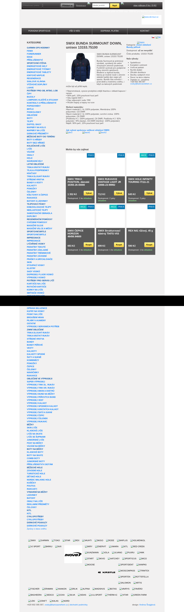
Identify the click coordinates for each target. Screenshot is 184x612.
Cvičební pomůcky (37, 222)
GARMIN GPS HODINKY (38, 48)
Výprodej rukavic (37, 421)
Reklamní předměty (38, 504)
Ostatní (31, 323)
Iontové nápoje (36, 75)
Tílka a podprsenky (38, 170)
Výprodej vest (35, 400)
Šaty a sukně (34, 357)
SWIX (70, 43)
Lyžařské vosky (36, 244)
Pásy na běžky (35, 443)
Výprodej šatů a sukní (39, 412)
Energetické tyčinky (39, 69)
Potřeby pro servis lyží (40, 280)
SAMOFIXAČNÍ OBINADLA (39, 213)
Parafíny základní (37, 250)
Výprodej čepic (35, 415)
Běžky (30, 424)
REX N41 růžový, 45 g (140, 230)
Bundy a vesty (35, 182)
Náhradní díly (35, 161)
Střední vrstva (35, 179)
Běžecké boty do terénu (41, 136)
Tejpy (30, 121)
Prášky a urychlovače (39, 259)
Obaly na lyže (35, 501)
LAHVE (30, 87)
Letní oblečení (35, 164)
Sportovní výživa (36, 63)
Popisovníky (34, 106)
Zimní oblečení (35, 329)
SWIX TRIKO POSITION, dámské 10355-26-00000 (78, 182)
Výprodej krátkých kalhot (43, 409)
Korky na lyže (35, 290)
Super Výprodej (36, 381)
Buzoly (31, 97)
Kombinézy (33, 360)
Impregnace (33, 238)
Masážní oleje (35, 225)
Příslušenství (35, 60)
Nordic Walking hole (39, 480)
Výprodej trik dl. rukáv (40, 385)
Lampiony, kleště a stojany (42, 100)
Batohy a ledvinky (37, 201)
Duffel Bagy (34, 124)
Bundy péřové (35, 345)
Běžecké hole (35, 467)
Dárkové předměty (37, 133)
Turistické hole (36, 473)
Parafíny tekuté (36, 247)
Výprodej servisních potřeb (43, 326)
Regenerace (34, 78)
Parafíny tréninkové (39, 253)
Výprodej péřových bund (41, 397)
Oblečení (32, 115)
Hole (29, 158)
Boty (29, 118)
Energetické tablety (39, 72)
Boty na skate (35, 455)
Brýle (30, 109)
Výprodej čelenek (37, 418)
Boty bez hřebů (36, 143)
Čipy (29, 93)
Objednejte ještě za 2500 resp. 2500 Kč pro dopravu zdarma (128, 11)
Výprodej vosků (36, 277)
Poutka (31, 486)
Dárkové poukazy (37, 522)
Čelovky (32, 507)
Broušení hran (35, 317)
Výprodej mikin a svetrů (40, 391)
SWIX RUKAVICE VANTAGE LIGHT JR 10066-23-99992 (109, 182)
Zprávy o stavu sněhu (37, 529)
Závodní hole (34, 470)
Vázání (30, 152)
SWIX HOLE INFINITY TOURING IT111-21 (140, 180)
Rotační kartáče (36, 287)
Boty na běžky (35, 449)
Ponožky (32, 188)
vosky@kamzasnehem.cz (141, 84)
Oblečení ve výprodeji (39, 378)
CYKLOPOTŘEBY (35, 516)
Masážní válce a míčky (39, 228)
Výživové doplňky (37, 84)
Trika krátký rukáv (38, 167)
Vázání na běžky (36, 446)
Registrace (81, 5)
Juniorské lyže (35, 440)
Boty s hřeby (34, 139)
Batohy (31, 498)
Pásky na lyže (35, 314)
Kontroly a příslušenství (41, 103)
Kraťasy (32, 173)
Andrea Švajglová (147, 605)
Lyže (29, 149)
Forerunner (34, 54)
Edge (29, 57)
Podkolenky (34, 112)
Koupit (89, 245)
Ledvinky (32, 495)
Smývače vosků (35, 293)
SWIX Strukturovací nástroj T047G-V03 (109, 232)
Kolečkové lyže (36, 146)
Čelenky (31, 192)
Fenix (30, 51)
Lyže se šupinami (36, 437)
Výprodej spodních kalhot (42, 406)
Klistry (31, 268)
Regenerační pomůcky (39, 219)
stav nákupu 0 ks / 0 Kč (144, 5)
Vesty (30, 348)
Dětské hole (34, 476)
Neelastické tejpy (37, 210)
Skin (29, 262)
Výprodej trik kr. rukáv (41, 388)
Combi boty (33, 458)
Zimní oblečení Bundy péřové (138, 46)
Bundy (30, 342)
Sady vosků (33, 271)
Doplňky (32, 216)
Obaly (30, 155)
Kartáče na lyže (36, 284)
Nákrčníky (33, 372)
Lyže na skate (34, 434)
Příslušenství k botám (40, 464)
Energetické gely (37, 66)
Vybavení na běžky (37, 492)
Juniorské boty (36, 461)
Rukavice (32, 198)
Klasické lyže (35, 430)
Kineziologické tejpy (39, 207)
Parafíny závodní (37, 256)
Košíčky (31, 483)
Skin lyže (32, 427)
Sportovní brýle (36, 231)
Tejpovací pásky (36, 204)
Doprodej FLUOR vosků (40, 274)
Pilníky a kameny (36, 320)
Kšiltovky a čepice (37, 195)
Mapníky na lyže (36, 130)
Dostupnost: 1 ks (80, 198)
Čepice (30, 366)
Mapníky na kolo (36, 127)
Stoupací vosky (36, 265)
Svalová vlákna (36, 81)
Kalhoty (32, 185)
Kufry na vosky (35, 311)
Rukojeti (32, 489)
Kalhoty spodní (36, 354)
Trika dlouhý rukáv (38, 176)
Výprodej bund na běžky (41, 394)
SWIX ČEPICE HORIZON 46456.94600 (75, 233)
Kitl (29, 510)
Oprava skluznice (37, 308)
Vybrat (89, 193)
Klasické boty (35, 452)
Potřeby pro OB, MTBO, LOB (42, 90)
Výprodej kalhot (37, 403)
